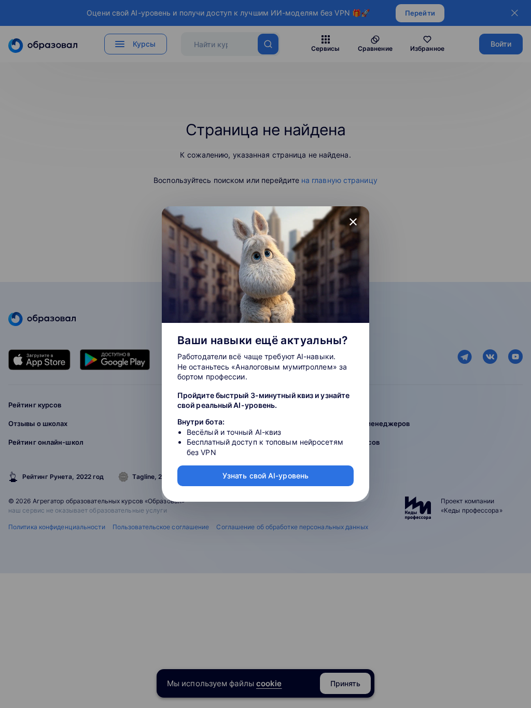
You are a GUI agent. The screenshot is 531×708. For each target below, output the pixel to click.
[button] (353, 222)
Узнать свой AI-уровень (265, 475)
